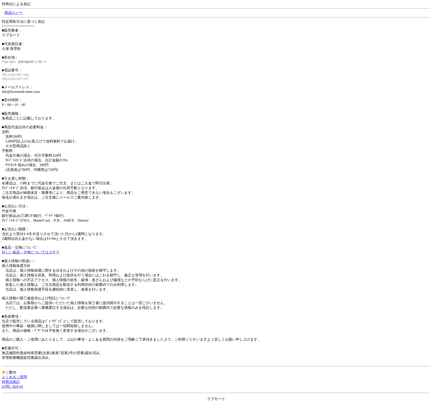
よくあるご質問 (14, 377)
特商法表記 (11, 382)
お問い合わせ (12, 386)
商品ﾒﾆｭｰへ (13, 13)
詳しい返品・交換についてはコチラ (30, 252)
